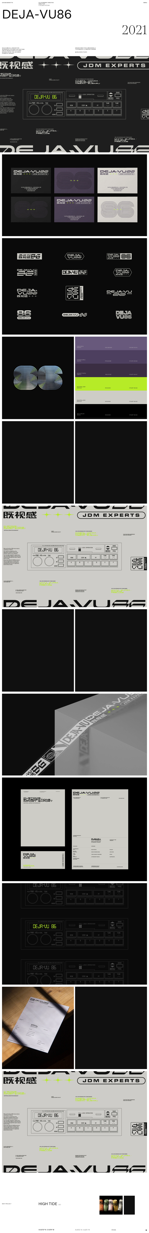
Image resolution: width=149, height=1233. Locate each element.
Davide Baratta (7, 2)
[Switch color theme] (146, 1230)
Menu (145, 2)
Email (114, 1230)
